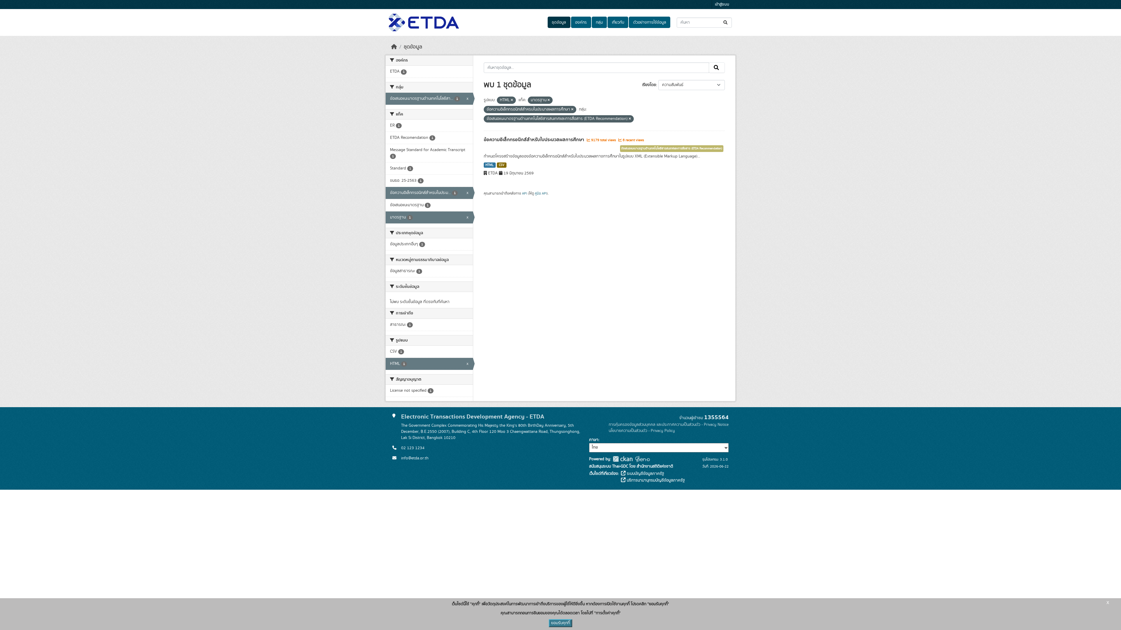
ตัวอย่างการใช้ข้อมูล (649, 22)
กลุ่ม (599, 22)
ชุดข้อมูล (559, 22)
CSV (501, 165)
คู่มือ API (541, 193)
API (524, 193)
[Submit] (726, 23)
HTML (489, 165)
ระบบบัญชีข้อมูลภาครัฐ (645, 474)
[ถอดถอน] (512, 100)
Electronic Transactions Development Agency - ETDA (472, 416)
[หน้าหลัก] (394, 47)
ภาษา (593, 440)
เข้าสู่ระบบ (722, 4)
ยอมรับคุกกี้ (560, 623)
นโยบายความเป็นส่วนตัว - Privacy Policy (642, 431)
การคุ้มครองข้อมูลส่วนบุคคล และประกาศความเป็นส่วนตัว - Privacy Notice (669, 425)
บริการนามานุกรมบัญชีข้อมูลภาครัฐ (655, 480)
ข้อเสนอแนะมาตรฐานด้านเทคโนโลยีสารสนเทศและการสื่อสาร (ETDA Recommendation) (671, 148)
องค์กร (581, 22)
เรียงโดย (649, 85)
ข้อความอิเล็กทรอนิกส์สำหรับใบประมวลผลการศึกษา (534, 140)
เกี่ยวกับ (618, 22)
